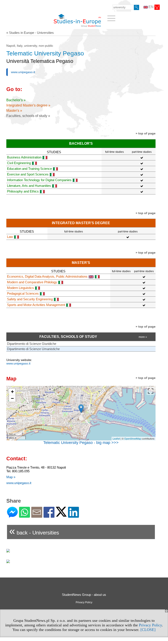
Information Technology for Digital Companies (39, 180)
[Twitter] (61, 515)
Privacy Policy (150, 625)
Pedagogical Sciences (23, 293)
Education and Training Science (29, 168)
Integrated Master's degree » (28, 105)
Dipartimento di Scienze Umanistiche (33, 349)
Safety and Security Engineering (30, 299)
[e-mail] (36, 516)
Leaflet (116, 438)
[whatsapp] (24, 516)
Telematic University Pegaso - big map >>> (81, 442)
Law (10, 237)
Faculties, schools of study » (28, 116)
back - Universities (34, 531)
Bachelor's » (16, 100)
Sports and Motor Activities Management (36, 305)
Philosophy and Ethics (23, 191)
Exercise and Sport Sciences (28, 174)
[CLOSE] (148, 629)
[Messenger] (12, 516)
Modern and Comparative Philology (32, 282)
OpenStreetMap (132, 438)
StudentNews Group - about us (84, 594)
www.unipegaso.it (23, 72)
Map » (10, 477)
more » (143, 337)
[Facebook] (49, 516)
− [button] (12, 398)
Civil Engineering (19, 163)
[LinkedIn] (73, 516)
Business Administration (24, 157)
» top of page (146, 133)
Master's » (14, 110)
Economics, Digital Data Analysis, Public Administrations (47, 276)
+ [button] (12, 391)
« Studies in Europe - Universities (30, 32)
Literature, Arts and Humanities (29, 185)
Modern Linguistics (20, 288)
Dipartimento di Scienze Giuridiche (31, 343)
